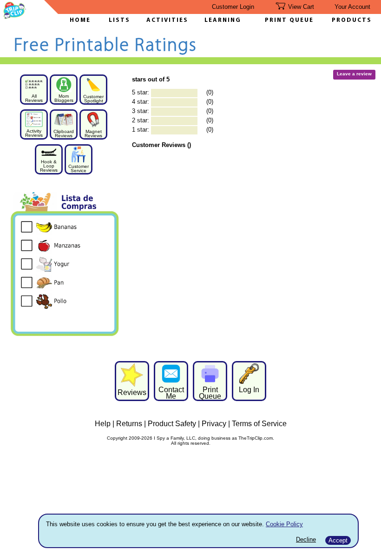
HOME (80, 20)
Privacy (214, 424)
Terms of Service (259, 424)
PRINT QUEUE (289, 20)
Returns (129, 424)
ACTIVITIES (167, 20)
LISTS (119, 20)
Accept (338, 540)
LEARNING (220, 20)
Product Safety (172, 424)
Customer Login (233, 6)
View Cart (301, 6)
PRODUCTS (352, 20)
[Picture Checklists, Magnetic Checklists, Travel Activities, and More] (14, 16)
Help (103, 424)
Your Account (352, 6)
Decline (306, 539)
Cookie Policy (284, 524)
